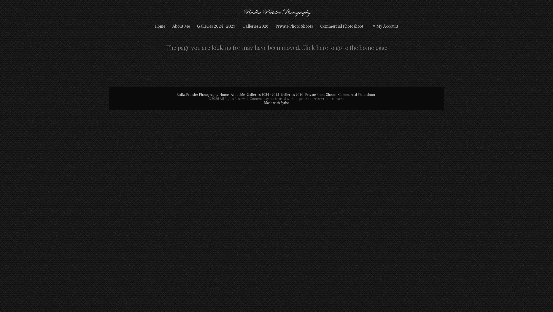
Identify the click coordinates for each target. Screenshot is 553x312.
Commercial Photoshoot (341, 26)
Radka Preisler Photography (197, 95)
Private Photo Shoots (294, 26)
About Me (181, 26)
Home (160, 26)
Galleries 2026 (255, 26)
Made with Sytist (276, 103)
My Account (387, 26)
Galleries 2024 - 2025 (216, 26)
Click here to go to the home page (344, 47)
